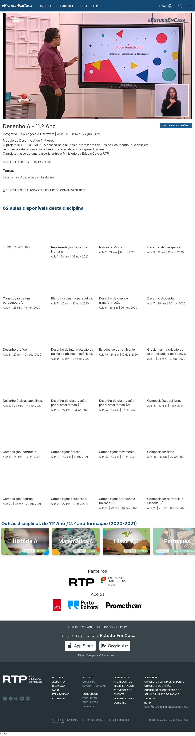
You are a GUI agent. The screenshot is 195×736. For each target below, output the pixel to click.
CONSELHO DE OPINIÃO (158, 685)
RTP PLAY (88, 677)
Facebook (5, 698)
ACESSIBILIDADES (18, 162)
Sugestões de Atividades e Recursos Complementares (45, 190)
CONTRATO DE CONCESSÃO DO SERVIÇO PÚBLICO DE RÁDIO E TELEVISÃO (162, 694)
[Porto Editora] (83, 605)
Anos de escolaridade (56, 6)
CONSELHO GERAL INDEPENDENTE (164, 681)
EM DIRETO (88, 681)
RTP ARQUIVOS (61, 694)
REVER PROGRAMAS (94, 685)
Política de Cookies (92, 720)
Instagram (16, 698)
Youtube (22, 698)
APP (95, 6)
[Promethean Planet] (123, 605)
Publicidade (58, 722)
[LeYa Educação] (57, 605)
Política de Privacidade (65, 720)
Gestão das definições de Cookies (166, 706)
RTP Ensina (59, 698)
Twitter (11, 698)
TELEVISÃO (58, 685)
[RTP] (81, 582)
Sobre (83, 6)
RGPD (147, 702)
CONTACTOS (121, 677)
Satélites (119, 702)
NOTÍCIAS (57, 677)
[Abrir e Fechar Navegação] (190, 6)
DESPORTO (58, 681)
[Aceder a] (25, 542)
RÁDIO (55, 690)
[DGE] (113, 581)
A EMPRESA (151, 677)
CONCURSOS (90, 693)
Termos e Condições (117, 720)
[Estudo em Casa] (17, 5)
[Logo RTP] (19, 679)
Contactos (90, 706)
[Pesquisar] (180, 5)
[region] (97, 66)
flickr (28, 698)
